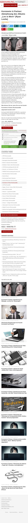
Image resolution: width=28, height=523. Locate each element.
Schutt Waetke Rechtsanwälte (9, 198)
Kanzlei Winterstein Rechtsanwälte (10, 180)
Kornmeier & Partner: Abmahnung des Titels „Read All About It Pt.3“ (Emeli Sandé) (13, 346)
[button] (4, 26)
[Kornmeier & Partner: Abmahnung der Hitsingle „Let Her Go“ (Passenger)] (14, 289)
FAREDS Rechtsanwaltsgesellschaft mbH (11, 171)
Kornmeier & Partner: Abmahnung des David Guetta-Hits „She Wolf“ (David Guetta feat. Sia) (13, 392)
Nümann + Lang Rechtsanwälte (9, 191)
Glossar (6, 512)
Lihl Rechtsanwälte (6, 184)
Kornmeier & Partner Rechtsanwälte (10, 182)
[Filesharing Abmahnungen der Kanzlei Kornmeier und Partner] (14, 312)
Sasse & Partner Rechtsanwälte (9, 196)
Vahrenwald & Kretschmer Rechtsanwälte (11, 205)
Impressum (21, 512)
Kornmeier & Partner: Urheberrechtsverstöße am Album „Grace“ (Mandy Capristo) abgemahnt (13, 441)
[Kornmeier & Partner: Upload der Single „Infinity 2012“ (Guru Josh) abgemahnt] (14, 358)
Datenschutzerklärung (13, 512)
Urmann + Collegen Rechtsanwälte (10, 202)
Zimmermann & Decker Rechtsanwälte (11, 211)
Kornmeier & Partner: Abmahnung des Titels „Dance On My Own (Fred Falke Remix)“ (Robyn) (13, 488)
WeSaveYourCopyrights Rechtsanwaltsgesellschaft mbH (14, 209)
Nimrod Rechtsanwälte (7, 189)
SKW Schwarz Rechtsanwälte (9, 200)
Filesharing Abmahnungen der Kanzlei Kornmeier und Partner (11, 323)
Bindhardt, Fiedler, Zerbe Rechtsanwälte (11, 164)
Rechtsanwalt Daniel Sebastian (9, 178)
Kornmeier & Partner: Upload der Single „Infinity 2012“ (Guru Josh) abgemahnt (12, 369)
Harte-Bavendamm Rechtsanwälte (10, 173)
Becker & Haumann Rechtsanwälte (10, 162)
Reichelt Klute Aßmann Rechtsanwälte (11, 193)
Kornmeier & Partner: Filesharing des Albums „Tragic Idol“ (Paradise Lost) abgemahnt (13, 464)
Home (9, 498)
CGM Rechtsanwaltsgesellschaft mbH (10, 167)
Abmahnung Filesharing (6, 499)
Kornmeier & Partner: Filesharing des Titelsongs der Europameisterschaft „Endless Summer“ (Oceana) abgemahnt (13, 416)
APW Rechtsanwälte (7, 156)
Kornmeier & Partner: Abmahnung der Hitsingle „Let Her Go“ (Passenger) (11, 300)
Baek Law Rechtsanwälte (8, 158)
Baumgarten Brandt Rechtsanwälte (10, 160)
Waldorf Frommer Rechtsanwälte (9, 207)
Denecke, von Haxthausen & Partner (10, 169)
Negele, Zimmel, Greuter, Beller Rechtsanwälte (12, 187)
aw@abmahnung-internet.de (11, 125)
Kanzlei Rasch (6, 176)
